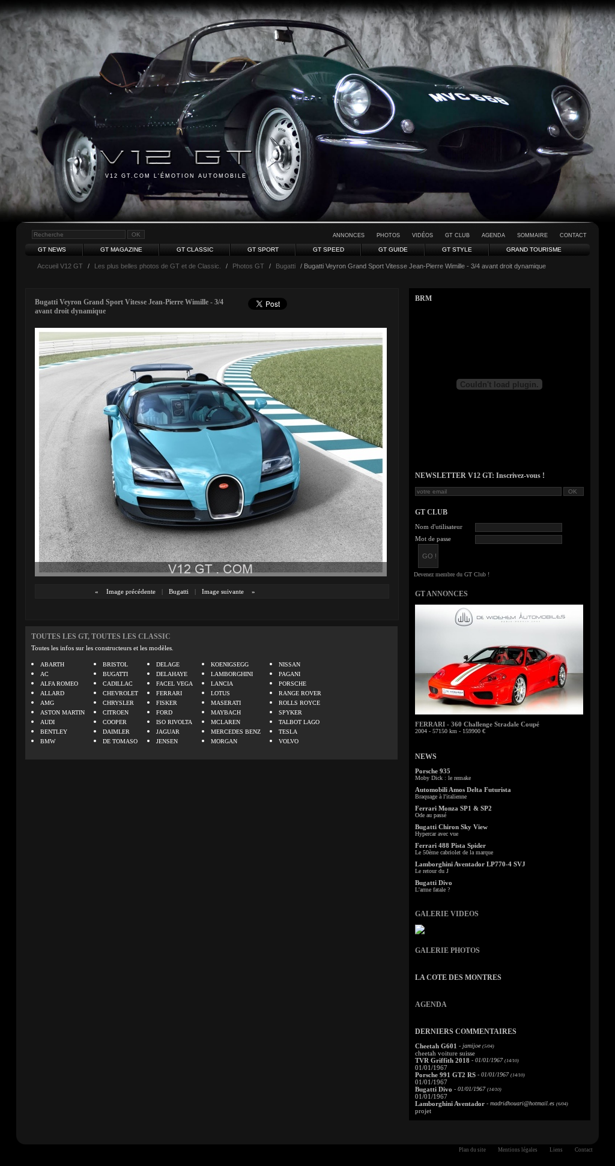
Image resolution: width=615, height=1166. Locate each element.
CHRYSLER (118, 702)
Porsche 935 (432, 771)
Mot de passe (433, 538)
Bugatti (285, 266)
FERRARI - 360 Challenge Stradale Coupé (477, 724)
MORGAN (224, 741)
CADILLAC (118, 683)
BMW (47, 741)
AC (44, 674)
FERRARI (169, 693)
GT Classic (195, 249)
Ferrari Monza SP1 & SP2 (453, 808)
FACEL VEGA (174, 683)
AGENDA (431, 1004)
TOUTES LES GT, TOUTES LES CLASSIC (101, 636)
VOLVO (288, 741)
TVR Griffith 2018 (442, 1060)
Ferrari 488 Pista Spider (450, 845)
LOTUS (220, 693)
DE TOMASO (120, 741)
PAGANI (289, 674)
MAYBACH (226, 712)
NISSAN (289, 664)
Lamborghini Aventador (450, 1103)
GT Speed (328, 249)
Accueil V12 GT (60, 266)
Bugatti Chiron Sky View (451, 826)
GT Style (457, 249)
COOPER (115, 722)
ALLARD (52, 693)
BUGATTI (115, 674)
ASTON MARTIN (62, 712)
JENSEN (167, 741)
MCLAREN (225, 722)
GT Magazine (121, 249)
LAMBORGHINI (232, 674)
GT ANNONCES (441, 594)
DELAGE (168, 664)
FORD (164, 712)
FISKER (166, 702)
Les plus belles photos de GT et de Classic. (157, 266)
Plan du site (472, 1150)
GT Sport (263, 249)
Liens (556, 1150)
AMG (47, 702)
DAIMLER (116, 731)
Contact (573, 235)
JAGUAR (168, 731)
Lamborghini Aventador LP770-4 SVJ (470, 864)
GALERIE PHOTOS (447, 950)
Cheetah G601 (436, 1046)
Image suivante (223, 591)
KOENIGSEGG (230, 664)
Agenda (493, 235)
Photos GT (248, 266)
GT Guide (393, 249)
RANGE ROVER (300, 693)
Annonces (349, 235)
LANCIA (222, 683)
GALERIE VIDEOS (447, 914)
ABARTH (52, 664)
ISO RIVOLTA (174, 722)
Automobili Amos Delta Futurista (463, 789)
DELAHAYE (171, 674)
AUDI (47, 722)
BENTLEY (53, 731)
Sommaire (532, 235)
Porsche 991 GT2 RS (445, 1074)
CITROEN (116, 712)
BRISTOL (115, 664)
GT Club (457, 235)
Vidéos (422, 235)
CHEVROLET (120, 693)
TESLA (288, 731)
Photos (388, 235)
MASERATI (226, 702)
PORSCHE (292, 683)
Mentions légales (518, 1150)
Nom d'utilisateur (438, 526)
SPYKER (290, 712)
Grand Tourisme (534, 249)
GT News (52, 249)
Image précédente (131, 591)
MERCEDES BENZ (236, 731)
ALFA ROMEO (59, 683)
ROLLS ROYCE (299, 702)
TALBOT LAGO (299, 722)
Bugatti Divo (433, 882)
